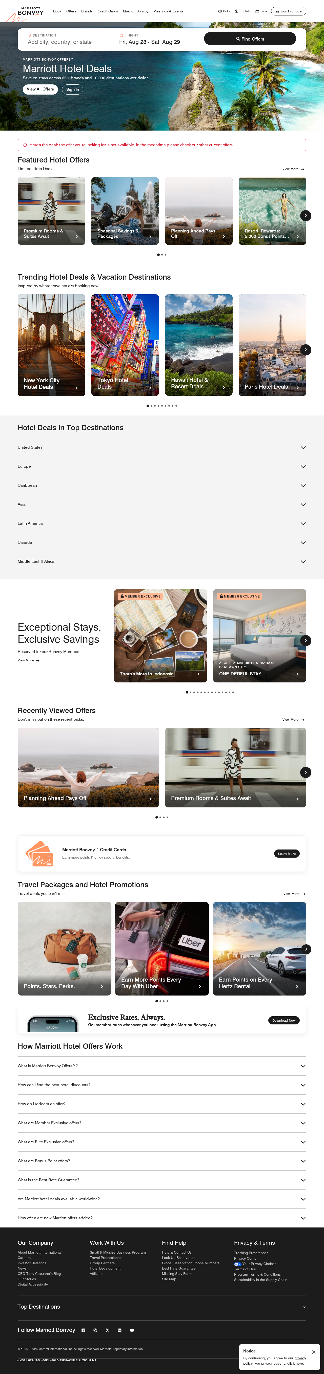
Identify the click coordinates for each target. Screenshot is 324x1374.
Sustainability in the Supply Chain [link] (260, 1280)
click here (295, 1363)
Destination (44, 35)
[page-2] (162, 255)
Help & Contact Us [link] (177, 1252)
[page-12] (226, 692)
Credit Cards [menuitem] (108, 11)
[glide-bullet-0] (156, 1001)
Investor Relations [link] (32, 1263)
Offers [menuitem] (71, 11)
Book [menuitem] (57, 11)
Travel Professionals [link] (106, 1258)
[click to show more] (305, 215)
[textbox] (70, 42)
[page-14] (233, 692)
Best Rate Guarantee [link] (179, 1268)
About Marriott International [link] (40, 1252)
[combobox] (70, 39)
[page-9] (176, 406)
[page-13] (229, 692)
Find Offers (252, 39)
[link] (223, 11)
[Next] (306, 949)
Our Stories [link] (27, 1279)
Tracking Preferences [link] (251, 1253)
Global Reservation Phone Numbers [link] (190, 1263)
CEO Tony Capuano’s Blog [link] (39, 1274)
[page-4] (158, 406)
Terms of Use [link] (245, 1269)
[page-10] (219, 692)
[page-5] (162, 406)
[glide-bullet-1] (160, 1001)
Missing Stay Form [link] (177, 1274)
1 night (131, 35)
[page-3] (165, 255)
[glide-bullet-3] (167, 1001)
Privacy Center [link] (246, 1258)
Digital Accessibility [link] (33, 1284)
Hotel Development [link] (105, 1268)
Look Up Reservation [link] (178, 1258)
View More (290, 169)
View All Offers (40, 89)
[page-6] (165, 406)
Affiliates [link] (96, 1274)
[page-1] (158, 255)
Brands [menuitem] (87, 11)
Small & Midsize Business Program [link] (118, 1252)
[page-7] (169, 406)
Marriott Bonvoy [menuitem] (135, 11)
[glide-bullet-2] (164, 1001)
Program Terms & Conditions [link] (257, 1274)
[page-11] (222, 692)
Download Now (284, 1020)
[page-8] (172, 406)
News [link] (22, 1268)
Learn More (287, 854)
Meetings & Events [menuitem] (168, 11)
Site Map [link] (169, 1279)
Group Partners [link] (102, 1263)
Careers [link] (24, 1258)
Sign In (72, 89)
